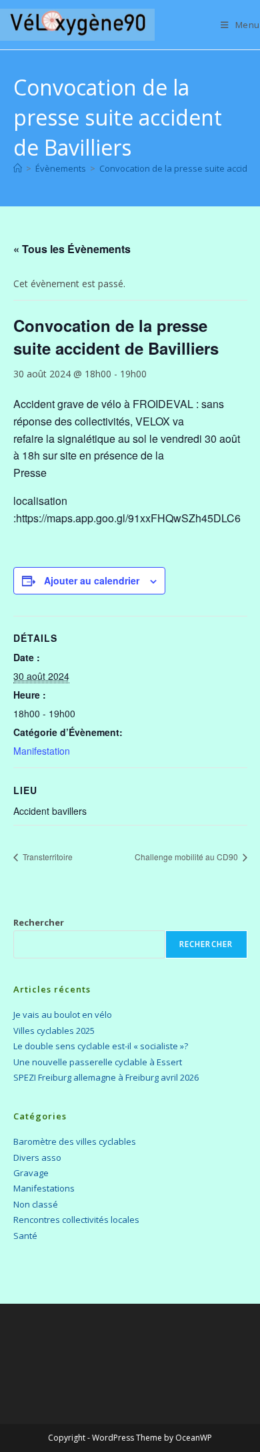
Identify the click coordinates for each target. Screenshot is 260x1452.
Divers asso (37, 1157)
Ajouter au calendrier (91, 580)
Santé (25, 1236)
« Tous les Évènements (72, 248)
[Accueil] (17, 168)
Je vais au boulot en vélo (62, 1015)
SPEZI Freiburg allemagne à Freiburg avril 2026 (106, 1077)
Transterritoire (47, 856)
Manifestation (41, 750)
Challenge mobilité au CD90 (187, 856)
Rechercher (38, 922)
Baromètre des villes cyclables (74, 1141)
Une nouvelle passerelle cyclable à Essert (97, 1062)
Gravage (31, 1173)
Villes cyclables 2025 (54, 1031)
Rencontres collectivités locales (76, 1220)
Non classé (35, 1204)
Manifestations (44, 1188)
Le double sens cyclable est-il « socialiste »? (100, 1046)
